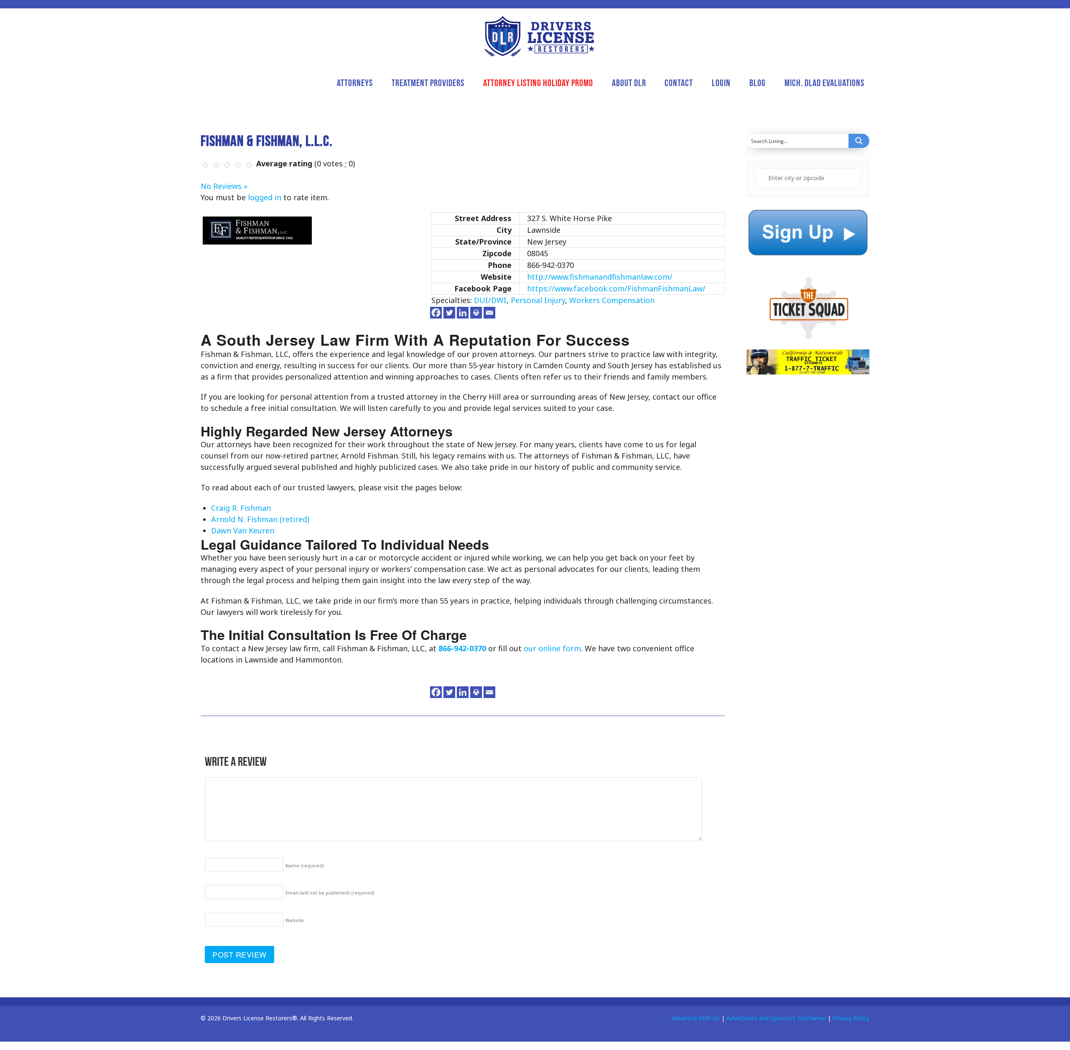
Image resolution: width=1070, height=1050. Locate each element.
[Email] (489, 313)
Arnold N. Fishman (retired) (260, 519)
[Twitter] (449, 313)
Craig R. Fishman (241, 508)
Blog (757, 83)
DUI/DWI (490, 300)
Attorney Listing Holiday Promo (538, 83)
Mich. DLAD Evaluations (824, 83)
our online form (552, 648)
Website (294, 920)
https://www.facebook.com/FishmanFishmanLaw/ (616, 288)
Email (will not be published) (329, 892)
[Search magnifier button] (858, 141)
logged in (264, 197)
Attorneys (355, 83)
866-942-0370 (462, 648)
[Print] (476, 313)
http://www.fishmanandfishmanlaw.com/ (600, 277)
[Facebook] (436, 313)
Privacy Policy (851, 1018)
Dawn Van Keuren (242, 530)
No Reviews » (224, 186)
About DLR (629, 83)
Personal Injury (538, 300)
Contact (679, 83)
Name (304, 865)
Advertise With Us (696, 1018)
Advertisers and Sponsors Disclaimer (776, 1018)
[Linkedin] (463, 313)
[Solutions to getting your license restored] (539, 36)
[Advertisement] (809, 554)
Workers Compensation (612, 300)
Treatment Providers (428, 83)
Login (721, 83)
